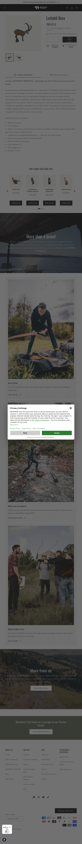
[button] (4, 839)
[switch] (7, 831)
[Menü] (11, 826)
